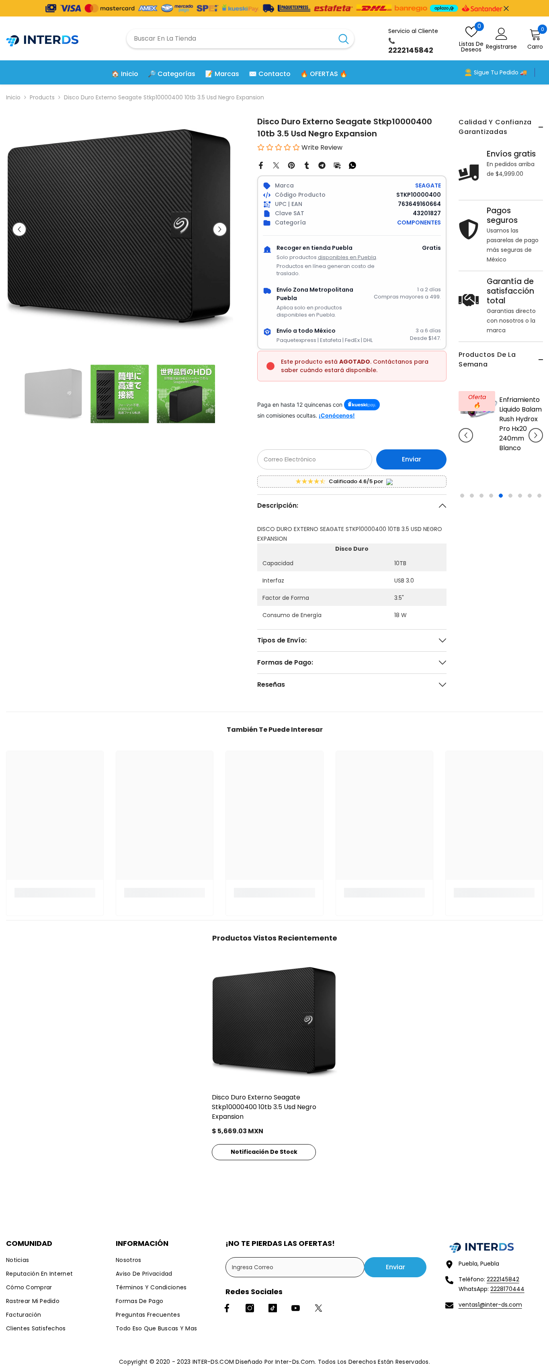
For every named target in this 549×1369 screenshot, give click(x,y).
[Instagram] (249, 1308)
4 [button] (491, 505)
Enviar (411, 459)
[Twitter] (276, 165)
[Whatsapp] (352, 165)
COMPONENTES (419, 222)
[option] (501, 446)
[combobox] (230, 38)
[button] (466, 440)
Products (42, 97)
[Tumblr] (306, 165)
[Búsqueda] (240, 38)
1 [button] (462, 505)
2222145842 (503, 1279)
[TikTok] (272, 1308)
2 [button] (472, 505)
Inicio (13, 97)
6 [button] (510, 505)
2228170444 (507, 1289)
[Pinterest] (291, 165)
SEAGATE (428, 185)
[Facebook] (260, 165)
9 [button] (539, 505)
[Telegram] (322, 165)
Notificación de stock (264, 1152)
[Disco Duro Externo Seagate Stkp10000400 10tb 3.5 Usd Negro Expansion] (274, 1022)
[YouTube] (295, 1308)
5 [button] (501, 505)
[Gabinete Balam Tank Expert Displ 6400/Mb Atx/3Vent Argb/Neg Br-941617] (479, 407)
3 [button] (481, 505)
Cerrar (506, 8)
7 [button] (520, 505)
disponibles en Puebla (347, 257)
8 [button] (530, 505)
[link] (54, 893)
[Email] (337, 165)
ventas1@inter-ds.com (490, 1305)
